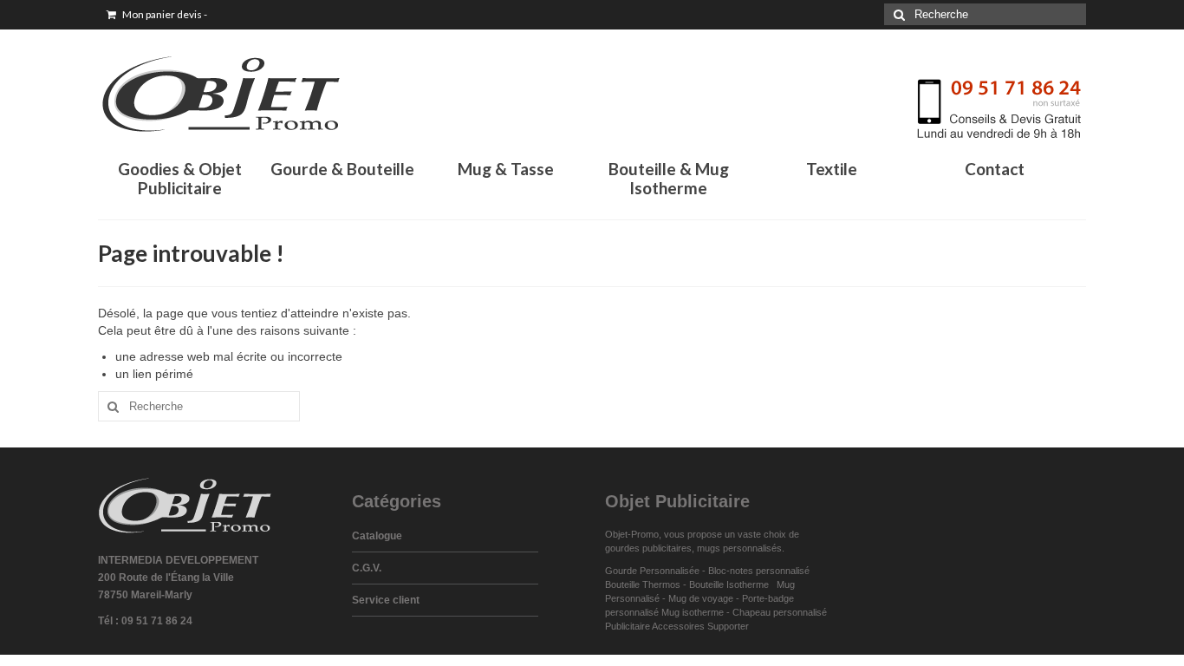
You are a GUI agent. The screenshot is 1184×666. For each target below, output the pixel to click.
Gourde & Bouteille (342, 169)
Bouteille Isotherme (731, 584)
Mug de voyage (700, 598)
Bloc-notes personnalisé (759, 570)
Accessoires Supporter (700, 626)
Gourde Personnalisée (652, 570)
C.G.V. (366, 568)
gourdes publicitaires (648, 548)
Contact (995, 169)
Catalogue (377, 536)
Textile (831, 169)
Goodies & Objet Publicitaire (180, 178)
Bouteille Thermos (642, 584)
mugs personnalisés (739, 548)
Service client (386, 600)
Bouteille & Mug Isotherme (668, 178)
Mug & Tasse (506, 169)
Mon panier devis (163, 14)
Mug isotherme (692, 612)
